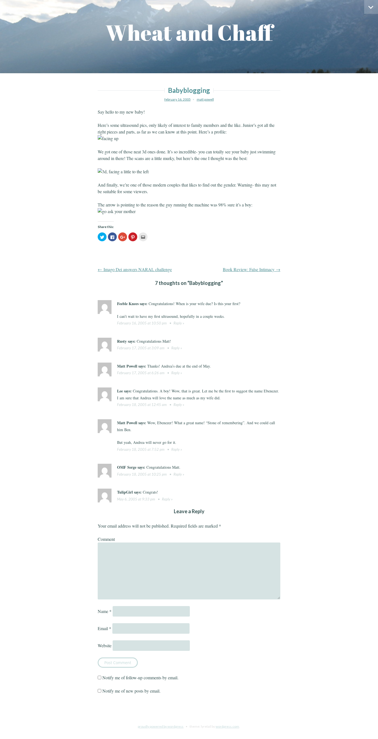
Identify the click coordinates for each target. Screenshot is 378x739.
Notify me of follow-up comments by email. (140, 677)
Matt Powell (205, 99)
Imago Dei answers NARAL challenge (135, 269)
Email (104, 628)
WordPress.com (227, 726)
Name (105, 611)
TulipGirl (125, 492)
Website (105, 645)
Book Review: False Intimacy (251, 269)
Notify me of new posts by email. (131, 691)
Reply (178, 323)
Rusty (122, 341)
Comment (106, 539)
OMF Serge (126, 467)
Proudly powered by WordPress (160, 726)
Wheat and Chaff (189, 32)
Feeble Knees (128, 303)
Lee (120, 391)
